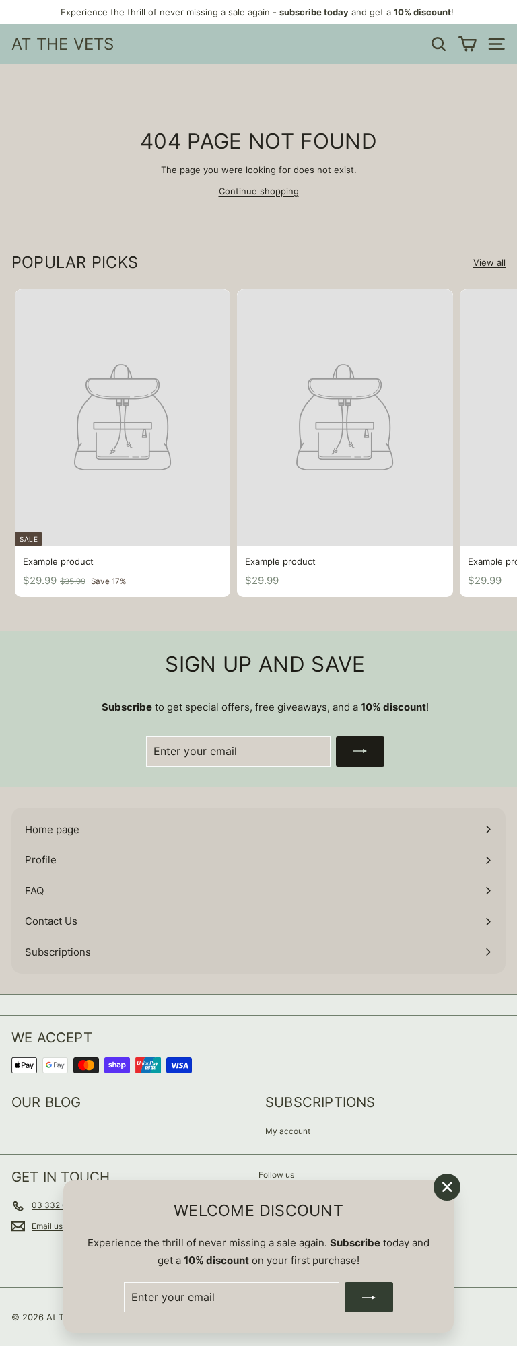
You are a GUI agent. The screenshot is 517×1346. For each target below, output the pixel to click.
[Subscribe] (369, 1297)
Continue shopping (259, 191)
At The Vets (62, 44)
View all (489, 262)
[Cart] (467, 44)
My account (287, 1131)
